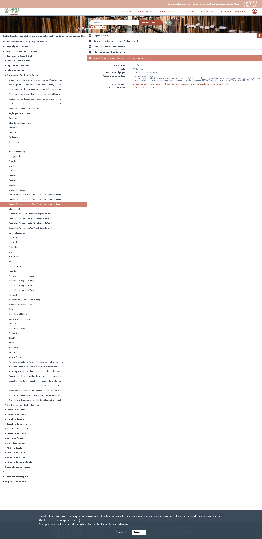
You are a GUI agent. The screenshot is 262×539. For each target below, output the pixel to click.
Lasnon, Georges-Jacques (143, 87)
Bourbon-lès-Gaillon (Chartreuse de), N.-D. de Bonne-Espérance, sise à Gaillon (166, 84)
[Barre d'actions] (259, 35)
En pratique (188, 12)
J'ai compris (139, 532)
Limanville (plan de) (224, 84)
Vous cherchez (145, 12)
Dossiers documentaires (232, 12)
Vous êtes (126, 12)
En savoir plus (121, 532)
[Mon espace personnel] (254, 11)
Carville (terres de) (207, 84)
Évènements (207, 12)
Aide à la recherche (99, 27)
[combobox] (151, 22)
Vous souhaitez (168, 12)
